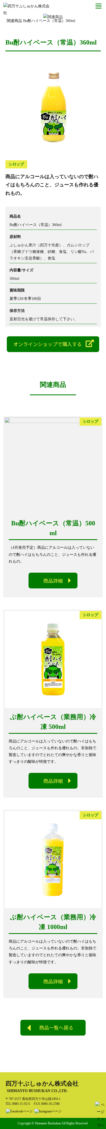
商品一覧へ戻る (56, 1027)
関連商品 (14, 21)
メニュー (98, 6)
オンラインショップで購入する (47, 344)
